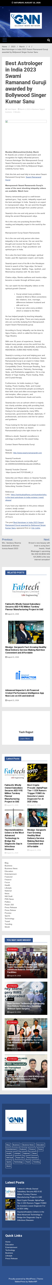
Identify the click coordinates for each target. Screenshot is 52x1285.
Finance (8, 880)
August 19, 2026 (15, 1012)
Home (7, 1242)
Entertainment (11, 874)
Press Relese (10, 910)
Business (35, 109)
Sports (7, 916)
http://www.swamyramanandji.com (27, 453)
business (8, 112)
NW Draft (8, 896)
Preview (8, 913)
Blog (6, 863)
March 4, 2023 (25, 109)
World (7, 927)
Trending (8, 924)
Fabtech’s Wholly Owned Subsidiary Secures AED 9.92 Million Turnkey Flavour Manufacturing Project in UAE (24, 607)
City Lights (35, 528)
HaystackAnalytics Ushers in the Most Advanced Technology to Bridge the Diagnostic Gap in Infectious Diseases (14, 840)
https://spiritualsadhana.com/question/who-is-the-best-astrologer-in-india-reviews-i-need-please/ (26, 497)
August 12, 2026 (15, 1049)
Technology (9, 918)
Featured (8, 877)
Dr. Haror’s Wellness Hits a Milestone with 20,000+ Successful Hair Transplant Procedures (26, 1079)
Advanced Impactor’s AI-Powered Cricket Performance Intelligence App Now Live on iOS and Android (24, 693)
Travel (7, 921)
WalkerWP (32, 1281)
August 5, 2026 (14, 1085)
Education (9, 871)
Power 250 (9, 905)
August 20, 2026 (15, 976)
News (7, 893)
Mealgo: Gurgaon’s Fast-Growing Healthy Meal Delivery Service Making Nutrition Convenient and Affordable (25, 650)
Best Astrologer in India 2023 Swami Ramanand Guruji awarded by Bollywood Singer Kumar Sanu (25, 525)
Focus (7, 882)
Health (7, 885)
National (8, 891)
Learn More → (26, 739)
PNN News (9, 899)
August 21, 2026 (13, 614)
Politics (8, 902)
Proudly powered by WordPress (22, 1279)
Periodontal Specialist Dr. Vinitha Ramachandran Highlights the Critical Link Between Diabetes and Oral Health (26, 1041)
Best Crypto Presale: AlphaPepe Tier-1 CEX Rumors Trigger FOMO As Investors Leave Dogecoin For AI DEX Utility (37, 793)
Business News (11, 868)
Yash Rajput (12, 109)
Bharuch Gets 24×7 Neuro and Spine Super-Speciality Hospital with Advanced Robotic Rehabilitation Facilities (25, 968)
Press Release (11, 907)
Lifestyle (8, 888)
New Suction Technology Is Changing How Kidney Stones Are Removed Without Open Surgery (26, 1006)
